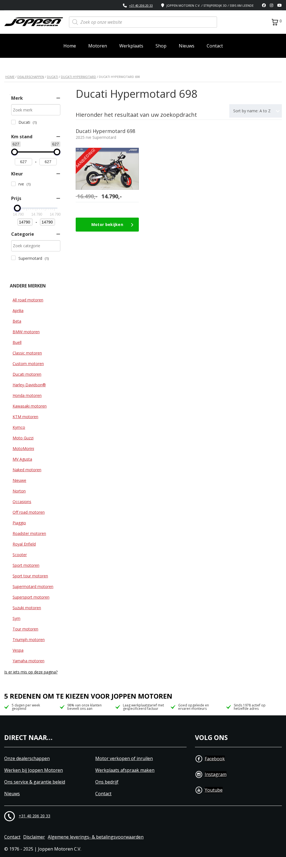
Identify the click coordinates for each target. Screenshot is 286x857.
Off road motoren (29, 512)
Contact (215, 46)
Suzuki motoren (27, 607)
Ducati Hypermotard (78, 77)
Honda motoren (27, 395)
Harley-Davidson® (29, 384)
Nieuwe (19, 480)
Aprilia (18, 310)
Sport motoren (26, 565)
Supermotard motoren (33, 586)
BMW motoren (26, 331)
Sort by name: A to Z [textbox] (252, 110)
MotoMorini (23, 448)
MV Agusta (22, 459)
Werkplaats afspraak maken (124, 770)
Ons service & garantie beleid (34, 782)
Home (69, 46)
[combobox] (255, 111)
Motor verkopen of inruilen (124, 758)
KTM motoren (25, 416)
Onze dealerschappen (27, 758)
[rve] (13, 184)
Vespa (18, 650)
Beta (17, 321)
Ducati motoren (27, 374)
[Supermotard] (13, 258)
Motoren (97, 46)
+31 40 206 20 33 (141, 5)
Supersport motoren (31, 597)
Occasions (22, 501)
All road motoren (28, 300)
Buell (17, 342)
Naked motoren (27, 469)
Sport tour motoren (30, 576)
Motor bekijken (107, 224)
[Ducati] (13, 122)
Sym (16, 618)
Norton (19, 491)
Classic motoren (27, 353)
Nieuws (186, 46)
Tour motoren (25, 629)
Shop (161, 46)
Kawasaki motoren (30, 406)
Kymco (19, 427)
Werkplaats (131, 46)
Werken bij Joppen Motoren (33, 770)
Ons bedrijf (106, 782)
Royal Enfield (24, 544)
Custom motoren (28, 363)
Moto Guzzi (23, 438)
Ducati (52, 77)
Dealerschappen (30, 77)
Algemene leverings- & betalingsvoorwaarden (96, 837)
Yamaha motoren (28, 660)
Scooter (20, 554)
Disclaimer (34, 837)
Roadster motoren (29, 533)
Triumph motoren (29, 639)
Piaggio (19, 522)
